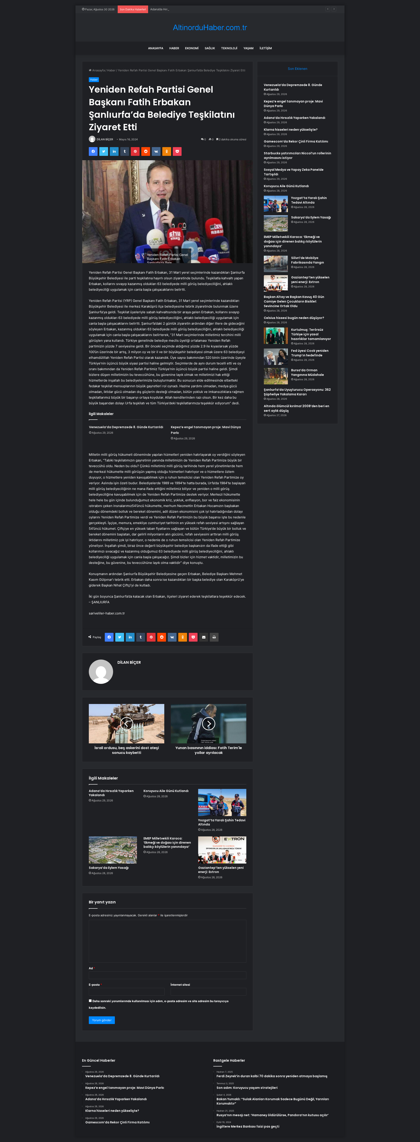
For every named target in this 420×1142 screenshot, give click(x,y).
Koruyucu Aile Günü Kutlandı (166, 791)
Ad (92, 968)
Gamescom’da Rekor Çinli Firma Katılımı (296, 141)
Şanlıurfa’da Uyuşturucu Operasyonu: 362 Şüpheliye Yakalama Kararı (297, 391)
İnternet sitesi (180, 984)
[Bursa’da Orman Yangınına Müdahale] (276, 376)
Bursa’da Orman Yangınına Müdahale (307, 372)
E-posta (95, 984)
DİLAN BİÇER (105, 139)
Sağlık (210, 48)
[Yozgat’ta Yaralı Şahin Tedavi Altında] (222, 802)
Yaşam (248, 48)
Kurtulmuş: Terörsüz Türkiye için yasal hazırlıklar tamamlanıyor (311, 334)
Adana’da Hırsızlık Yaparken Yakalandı (175, 9)
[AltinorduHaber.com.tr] (210, 27)
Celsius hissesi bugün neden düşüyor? (294, 318)
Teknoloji (229, 48)
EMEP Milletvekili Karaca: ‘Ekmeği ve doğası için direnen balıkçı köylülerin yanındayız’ (167, 842)
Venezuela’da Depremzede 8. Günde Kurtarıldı (126, 427)
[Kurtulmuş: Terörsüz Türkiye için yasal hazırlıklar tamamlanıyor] (276, 335)
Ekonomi (192, 48)
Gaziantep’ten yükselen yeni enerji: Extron (221, 870)
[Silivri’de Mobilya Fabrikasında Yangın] (276, 264)
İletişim (266, 48)
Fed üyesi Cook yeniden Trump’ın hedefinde (310, 352)
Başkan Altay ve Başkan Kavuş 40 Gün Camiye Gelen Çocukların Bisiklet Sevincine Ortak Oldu (294, 301)
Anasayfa (155, 48)
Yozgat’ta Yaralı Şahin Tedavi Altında (221, 822)
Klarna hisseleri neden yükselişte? (291, 129)
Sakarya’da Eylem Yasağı (109, 868)
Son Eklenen (297, 69)
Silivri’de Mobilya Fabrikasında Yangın (307, 260)
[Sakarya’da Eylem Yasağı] (113, 850)
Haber (174, 48)
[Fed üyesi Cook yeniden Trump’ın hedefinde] (276, 356)
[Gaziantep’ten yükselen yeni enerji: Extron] (222, 850)
